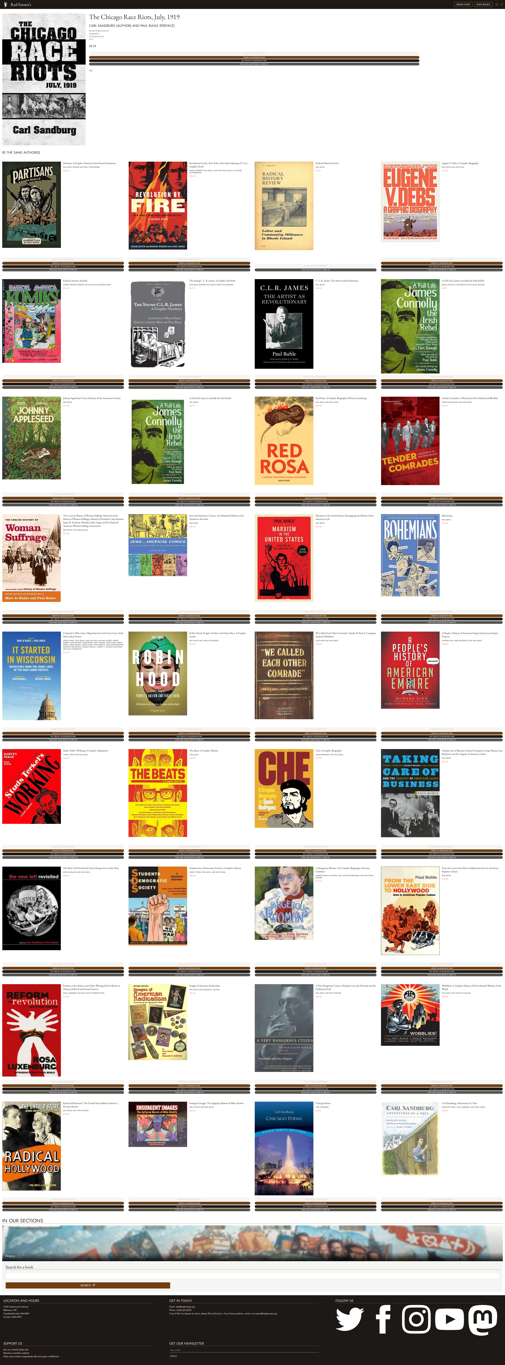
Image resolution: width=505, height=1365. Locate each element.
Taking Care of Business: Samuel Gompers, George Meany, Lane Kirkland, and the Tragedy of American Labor (472, 752)
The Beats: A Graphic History (203, 750)
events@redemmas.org (266, 1313)
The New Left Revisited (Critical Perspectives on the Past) (91, 868)
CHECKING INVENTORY (254, 53)
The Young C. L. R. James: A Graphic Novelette (212, 280)
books (483, 4)
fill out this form (215, 1313)
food (463, 4)
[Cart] (496, 4)
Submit (173, 1356)
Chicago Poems (323, 1103)
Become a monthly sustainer (16, 1352)
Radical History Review (327, 163)
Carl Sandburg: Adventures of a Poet (459, 1103)
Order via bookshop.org (254, 57)
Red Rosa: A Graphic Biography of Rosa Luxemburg (341, 398)
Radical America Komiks (75, 280)
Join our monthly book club (16, 1349)
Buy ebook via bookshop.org (254, 60)
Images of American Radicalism (204, 985)
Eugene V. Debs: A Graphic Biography (460, 163)
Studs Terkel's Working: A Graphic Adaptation (85, 750)
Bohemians (447, 515)
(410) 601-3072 (184, 1310)
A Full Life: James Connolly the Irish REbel (463, 280)
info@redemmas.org (185, 1306)
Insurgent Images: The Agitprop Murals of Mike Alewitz (216, 1103)
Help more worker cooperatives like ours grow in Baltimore (31, 1356)
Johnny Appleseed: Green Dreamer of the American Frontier (92, 398)
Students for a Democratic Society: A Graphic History (215, 868)
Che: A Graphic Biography (328, 750)
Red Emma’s (21, 4)
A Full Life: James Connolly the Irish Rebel (210, 398)
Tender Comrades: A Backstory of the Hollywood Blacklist (470, 398)
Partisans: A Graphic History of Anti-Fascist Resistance (89, 163)
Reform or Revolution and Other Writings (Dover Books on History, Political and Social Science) (91, 987)
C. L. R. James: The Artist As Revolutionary (337, 280)
